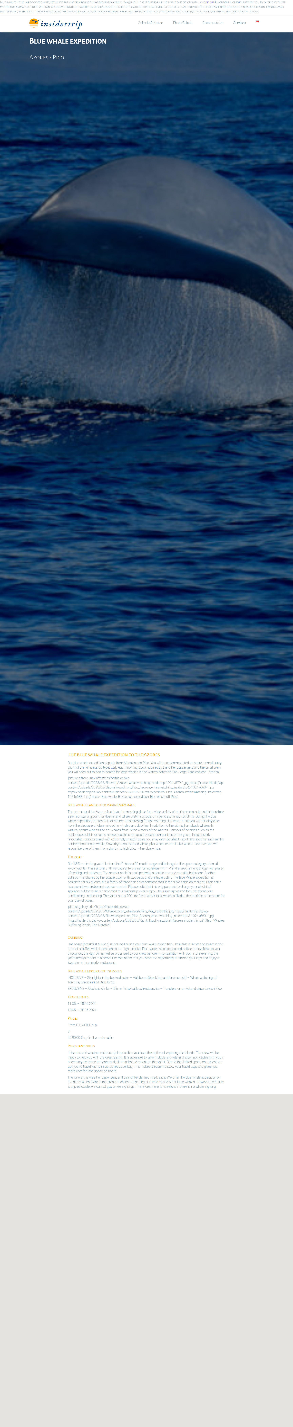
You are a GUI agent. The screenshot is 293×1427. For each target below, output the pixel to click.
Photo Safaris (182, 23)
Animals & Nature (150, 23)
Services (239, 23)
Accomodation (212, 23)
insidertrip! (206, 2)
